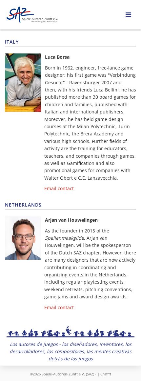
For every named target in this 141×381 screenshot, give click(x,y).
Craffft (105, 373)
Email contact (59, 188)
